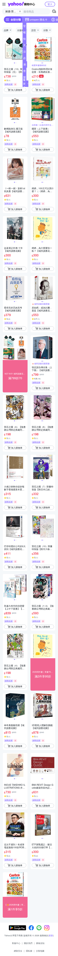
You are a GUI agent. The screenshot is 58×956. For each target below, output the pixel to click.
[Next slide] (53, 49)
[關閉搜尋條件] (20, 11)
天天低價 (24, 45)
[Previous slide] (5, 49)
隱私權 (29, 950)
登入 (50, 4)
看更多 (24, 83)
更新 (51, 935)
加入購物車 (16, 89)
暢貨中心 (24, 33)
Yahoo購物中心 (21, 4)
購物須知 (40, 943)
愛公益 (24, 77)
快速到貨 (24, 39)
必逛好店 (24, 58)
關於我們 (28, 943)
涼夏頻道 (24, 52)
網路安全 (18, 950)
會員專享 (24, 71)
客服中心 (16, 943)
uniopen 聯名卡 (38, 19)
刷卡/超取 (24, 65)
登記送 (24, 26)
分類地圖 (40, 950)
